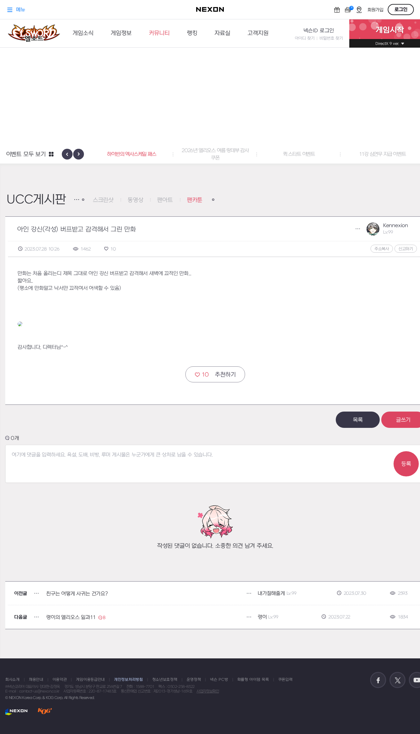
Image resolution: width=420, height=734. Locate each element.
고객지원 (258, 33)
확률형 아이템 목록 (253, 679)
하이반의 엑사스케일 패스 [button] (131, 154)
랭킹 (192, 33)
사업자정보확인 (207, 691)
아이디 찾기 (305, 38)
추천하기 (219, 375)
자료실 (222, 33)
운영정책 (194, 679)
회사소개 (12, 679)
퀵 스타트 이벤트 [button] (299, 154)
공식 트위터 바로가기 (397, 680)
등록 (406, 464)
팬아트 (164, 200)
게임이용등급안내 (90, 679)
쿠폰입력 (285, 679)
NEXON (16, 712)
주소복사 (381, 249)
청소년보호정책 (164, 679)
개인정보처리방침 (128, 679)
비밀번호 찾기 (331, 38)
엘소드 (32, 33)
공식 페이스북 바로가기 (378, 680)
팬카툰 (194, 200)
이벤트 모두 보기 (26, 154)
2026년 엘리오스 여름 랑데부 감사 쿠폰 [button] (215, 154)
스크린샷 (103, 200)
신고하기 (405, 249)
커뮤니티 (159, 33)
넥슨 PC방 (219, 679)
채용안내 (36, 679)
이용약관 (60, 679)
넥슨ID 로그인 (318, 31)
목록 (358, 420)
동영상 (135, 200)
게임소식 (83, 33)
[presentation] (67, 154)
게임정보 (121, 33)
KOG (45, 712)
